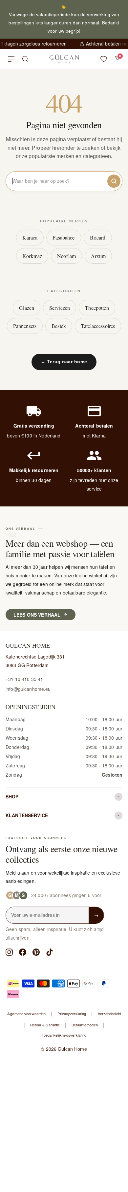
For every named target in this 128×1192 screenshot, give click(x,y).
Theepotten (97, 307)
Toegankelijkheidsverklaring (64, 1035)
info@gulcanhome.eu (28, 689)
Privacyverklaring (71, 1013)
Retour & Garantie (45, 1024)
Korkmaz (32, 255)
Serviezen (59, 307)
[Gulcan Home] (64, 59)
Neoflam (66, 255)
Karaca (29, 237)
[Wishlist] (104, 59)
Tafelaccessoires (98, 325)
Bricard (98, 237)
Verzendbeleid (109, 1013)
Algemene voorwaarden (26, 1013)
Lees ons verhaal (36, 614)
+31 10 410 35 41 (24, 679)
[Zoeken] (25, 59)
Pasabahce (64, 237)
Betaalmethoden (85, 1024)
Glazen (26, 307)
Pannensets (24, 325)
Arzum (98, 255)
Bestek (59, 325)
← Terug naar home (64, 361)
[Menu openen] (11, 59)
